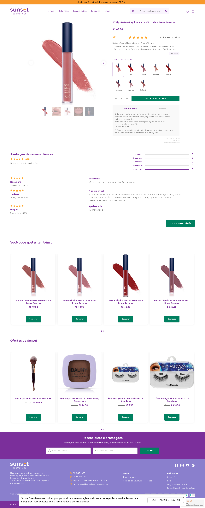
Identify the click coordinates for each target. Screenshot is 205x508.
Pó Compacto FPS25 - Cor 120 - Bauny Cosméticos (79, 400)
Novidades (80, 11)
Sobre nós (171, 477)
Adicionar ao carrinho (155, 98)
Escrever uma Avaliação (180, 223)
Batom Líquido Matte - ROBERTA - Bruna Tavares (126, 302)
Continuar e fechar (165, 500)
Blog (107, 11)
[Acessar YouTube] (187, 465)
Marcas (96, 11)
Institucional (172, 473)
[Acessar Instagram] (182, 465)
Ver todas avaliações (169, 37)
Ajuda (126, 473)
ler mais (174, 53)
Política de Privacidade (76, 501)
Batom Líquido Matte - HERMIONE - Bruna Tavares (172, 302)
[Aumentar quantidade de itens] (127, 98)
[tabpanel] (33, 289)
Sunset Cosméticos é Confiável (181, 488)
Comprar (33, 319)
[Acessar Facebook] (176, 465)
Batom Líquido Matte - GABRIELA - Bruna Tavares (33, 302)
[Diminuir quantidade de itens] (116, 98)
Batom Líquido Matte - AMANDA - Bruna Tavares (79, 302)
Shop (51, 11)
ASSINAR (149, 451)
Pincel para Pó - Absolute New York (33, 399)
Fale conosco (129, 477)
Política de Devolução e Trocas (137, 481)
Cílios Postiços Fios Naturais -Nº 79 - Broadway (125, 400)
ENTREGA (161, 108)
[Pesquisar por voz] (166, 11)
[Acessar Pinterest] (193, 465)
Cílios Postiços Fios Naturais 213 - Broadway (172, 400)
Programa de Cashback (178, 484)
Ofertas (64, 11)
